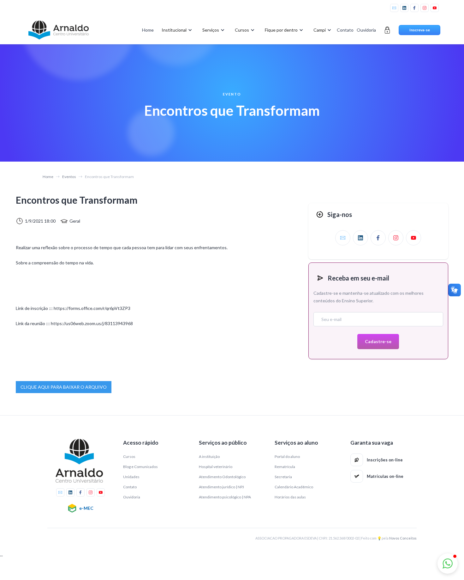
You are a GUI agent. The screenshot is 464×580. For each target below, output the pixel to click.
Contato (345, 30)
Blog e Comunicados (140, 466)
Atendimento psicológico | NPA (225, 497)
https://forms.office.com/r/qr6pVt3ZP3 (91, 308)
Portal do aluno (287, 456)
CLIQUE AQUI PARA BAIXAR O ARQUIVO (64, 387)
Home (148, 30)
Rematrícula (285, 466)
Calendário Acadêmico (294, 486)
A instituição (209, 456)
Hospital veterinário (215, 466)
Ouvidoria (366, 30)
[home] (58, 30)
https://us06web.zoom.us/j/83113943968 (92, 323)
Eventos (69, 176)
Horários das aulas (290, 497)
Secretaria (283, 476)
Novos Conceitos (403, 538)
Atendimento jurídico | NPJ (221, 486)
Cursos (129, 456)
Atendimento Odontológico (222, 476)
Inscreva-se (419, 30)
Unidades (131, 476)
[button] (175, 30)
